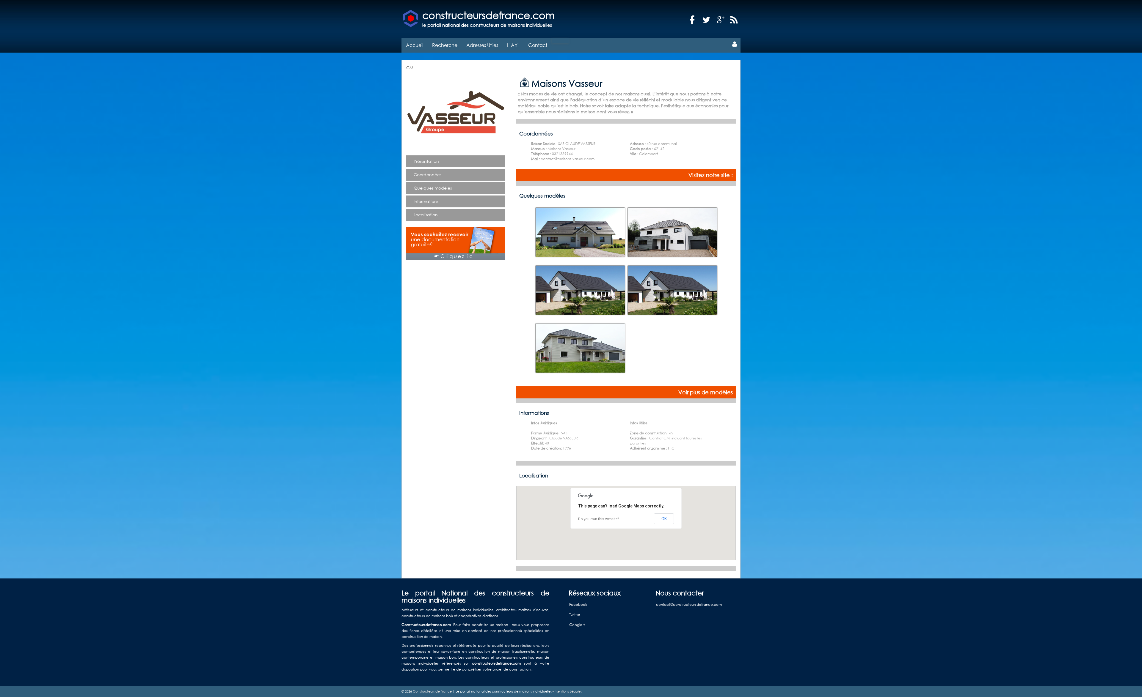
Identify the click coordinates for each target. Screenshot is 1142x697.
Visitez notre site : (710, 175)
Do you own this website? (598, 519)
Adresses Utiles (482, 45)
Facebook (578, 604)
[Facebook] (692, 20)
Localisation (426, 214)
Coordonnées (427, 174)
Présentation (426, 161)
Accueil (414, 45)
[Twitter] (706, 20)
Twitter (574, 614)
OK (664, 518)
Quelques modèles (433, 188)
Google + (577, 624)
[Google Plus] (720, 20)
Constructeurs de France (432, 691)
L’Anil (513, 45)
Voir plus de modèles (705, 392)
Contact (537, 45)
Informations (426, 201)
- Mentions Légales (567, 691)
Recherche (444, 45)
